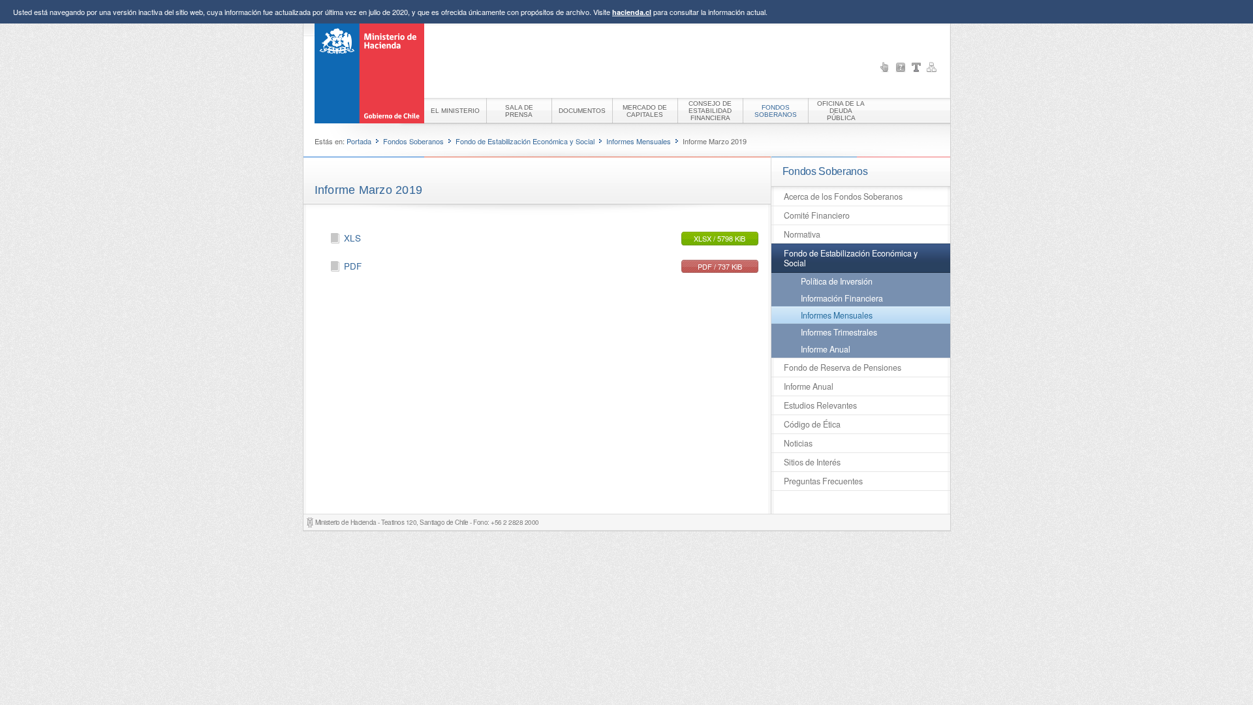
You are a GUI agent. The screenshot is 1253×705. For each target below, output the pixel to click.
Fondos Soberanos (413, 141)
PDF (353, 266)
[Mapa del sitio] (932, 67)
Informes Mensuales (638, 141)
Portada (359, 141)
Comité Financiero (817, 215)
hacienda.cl (631, 12)
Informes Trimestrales (839, 332)
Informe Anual (825, 349)
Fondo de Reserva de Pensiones (842, 367)
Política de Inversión (837, 281)
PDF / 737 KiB (720, 266)
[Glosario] (916, 67)
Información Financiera (842, 298)
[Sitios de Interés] (885, 67)
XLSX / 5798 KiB (719, 238)
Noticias (798, 443)
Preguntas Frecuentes (823, 481)
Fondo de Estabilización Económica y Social (525, 141)
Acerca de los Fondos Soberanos (843, 196)
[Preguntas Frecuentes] (900, 67)
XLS (352, 238)
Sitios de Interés (812, 462)
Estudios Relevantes (820, 405)
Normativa (802, 234)
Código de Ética (812, 424)
